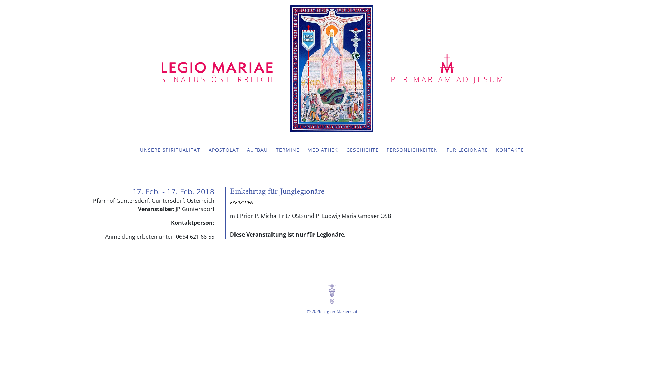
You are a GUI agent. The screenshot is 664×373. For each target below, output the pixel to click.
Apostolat (224, 149)
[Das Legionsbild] (332, 68)
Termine (287, 149)
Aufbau (257, 149)
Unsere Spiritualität (170, 149)
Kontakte (510, 149)
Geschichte (362, 149)
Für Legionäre (467, 149)
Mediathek (322, 149)
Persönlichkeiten (412, 149)
